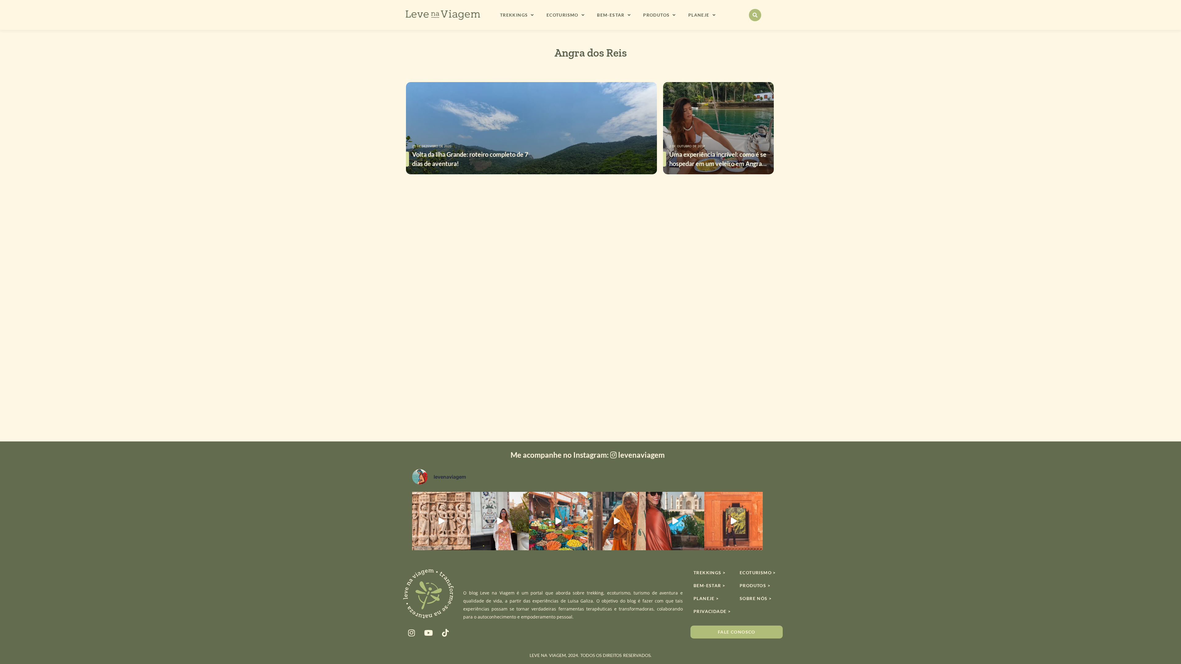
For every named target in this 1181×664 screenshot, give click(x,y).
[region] (590, 646)
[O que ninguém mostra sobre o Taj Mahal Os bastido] (675, 521)
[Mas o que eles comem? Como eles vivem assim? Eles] (500, 521)
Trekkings (514, 15)
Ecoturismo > (758, 572)
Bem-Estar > (709, 585)
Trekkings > (710, 572)
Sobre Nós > (756, 598)
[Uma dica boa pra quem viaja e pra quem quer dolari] (558, 521)
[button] (755, 15)
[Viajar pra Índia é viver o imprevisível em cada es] (733, 521)
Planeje (699, 15)
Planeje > (706, 598)
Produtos (656, 15)
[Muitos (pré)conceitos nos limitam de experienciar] (616, 521)
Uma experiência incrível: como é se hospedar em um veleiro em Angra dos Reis (717, 163)
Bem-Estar (611, 15)
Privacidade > (712, 611)
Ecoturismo (563, 15)
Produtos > (755, 585)
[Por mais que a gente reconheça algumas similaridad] (441, 521)
